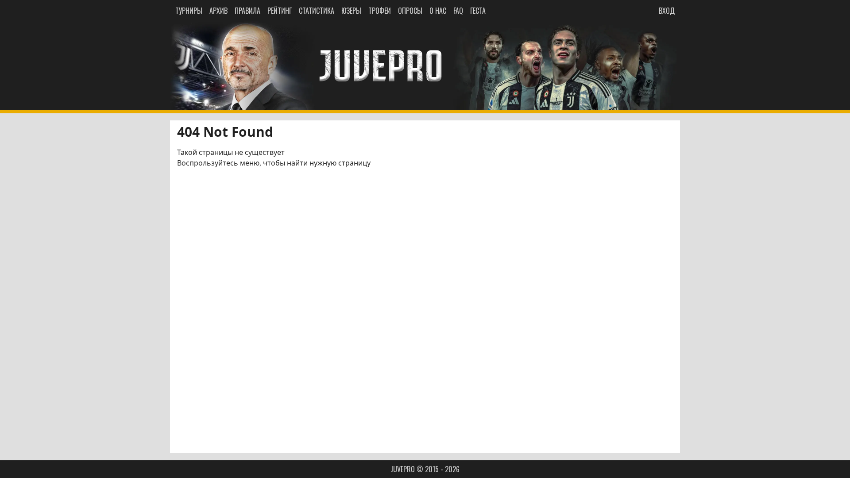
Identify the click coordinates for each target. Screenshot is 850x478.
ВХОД (667, 10)
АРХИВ (218, 10)
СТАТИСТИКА (316, 10)
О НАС (437, 10)
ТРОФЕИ (379, 10)
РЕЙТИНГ (279, 10)
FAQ (458, 10)
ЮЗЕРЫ (351, 10)
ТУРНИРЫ (188, 10)
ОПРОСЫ (410, 10)
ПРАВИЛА (247, 10)
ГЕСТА (478, 10)
